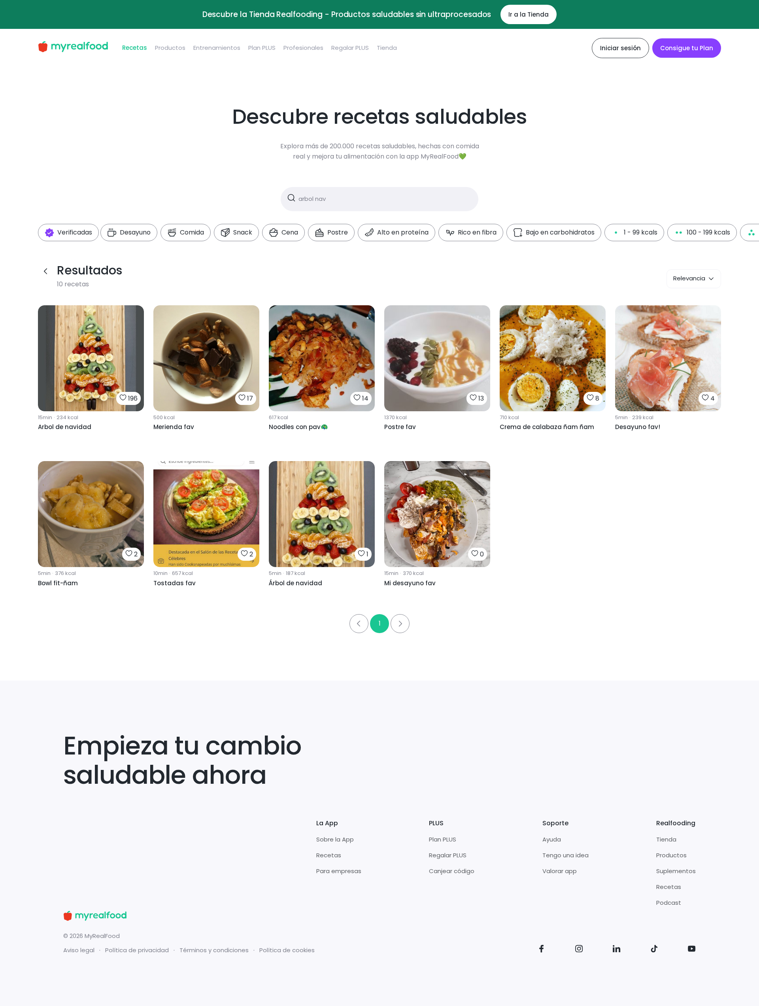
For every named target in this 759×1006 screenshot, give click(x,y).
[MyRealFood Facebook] (542, 950)
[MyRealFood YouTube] (692, 950)
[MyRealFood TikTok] (654, 950)
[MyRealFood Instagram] (579, 950)
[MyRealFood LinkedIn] (617, 950)
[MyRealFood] (73, 48)
